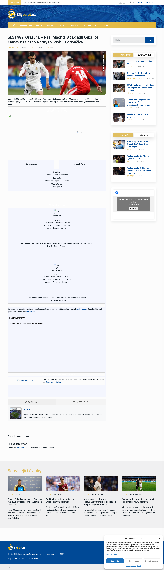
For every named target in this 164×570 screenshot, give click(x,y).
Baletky (130, 149)
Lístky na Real (74, 25)
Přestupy (61, 25)
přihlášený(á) (22, 448)
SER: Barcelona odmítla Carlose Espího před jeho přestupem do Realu (140, 87)
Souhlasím (115, 561)
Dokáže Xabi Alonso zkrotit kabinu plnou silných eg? (42, 2)
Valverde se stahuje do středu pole (140, 62)
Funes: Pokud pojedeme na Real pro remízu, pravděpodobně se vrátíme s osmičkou (25, 502)
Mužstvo (130, 67)
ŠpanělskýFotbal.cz (53, 382)
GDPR (139, 566)
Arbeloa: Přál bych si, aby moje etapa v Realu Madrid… (140, 74)
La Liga (11, 47)
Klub (97, 25)
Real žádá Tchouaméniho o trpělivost (138, 115)
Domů (12, 25)
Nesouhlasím (133, 561)
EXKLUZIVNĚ (123, 135)
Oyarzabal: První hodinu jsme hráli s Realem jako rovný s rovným (138, 500)
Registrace (149, 2)
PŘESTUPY (144, 135)
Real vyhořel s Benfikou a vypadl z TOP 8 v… (138, 157)
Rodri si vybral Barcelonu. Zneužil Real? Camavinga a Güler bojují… (138, 144)
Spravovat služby (111, 555)
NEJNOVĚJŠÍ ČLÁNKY (123, 55)
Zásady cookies (131, 566)
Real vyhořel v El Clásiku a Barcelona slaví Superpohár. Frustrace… (139, 170)
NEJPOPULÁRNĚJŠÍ (144, 55)
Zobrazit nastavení (152, 561)
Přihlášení (140, 2)
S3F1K (52, 47)
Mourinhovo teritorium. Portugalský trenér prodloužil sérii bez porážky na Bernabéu (100, 502)
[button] (159, 538)
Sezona (87, 25)
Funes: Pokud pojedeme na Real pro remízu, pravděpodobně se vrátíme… (139, 102)
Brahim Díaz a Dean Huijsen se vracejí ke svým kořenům (60, 500)
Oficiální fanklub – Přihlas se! (31, 25)
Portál (105, 25)
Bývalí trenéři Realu (135, 79)
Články (50, 25)
